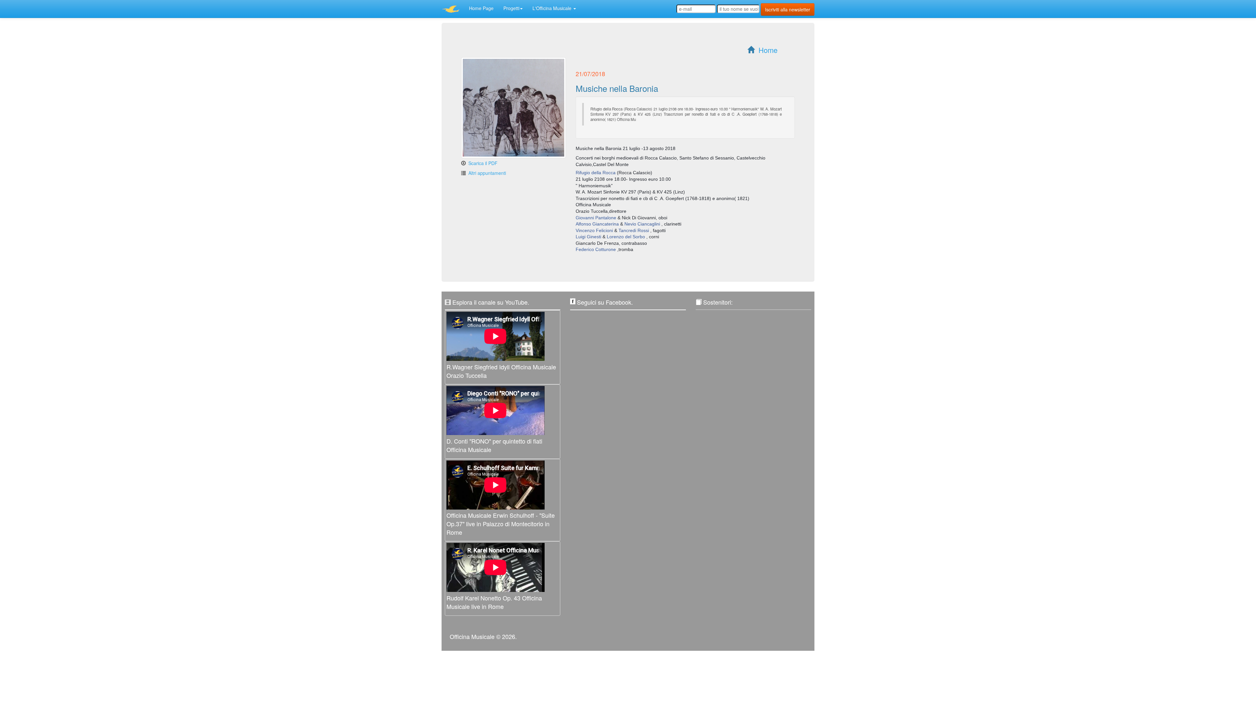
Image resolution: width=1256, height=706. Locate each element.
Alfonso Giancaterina (597, 224)
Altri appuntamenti (487, 173)
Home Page (481, 8)
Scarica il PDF (482, 163)
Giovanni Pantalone (596, 217)
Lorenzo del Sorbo (626, 236)
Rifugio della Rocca (596, 172)
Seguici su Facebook (604, 302)
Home (768, 50)
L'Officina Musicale (552, 8)
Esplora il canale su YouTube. (490, 302)
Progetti (511, 8)
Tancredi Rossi (634, 230)
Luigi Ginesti (588, 236)
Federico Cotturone (596, 249)
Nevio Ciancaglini (642, 224)
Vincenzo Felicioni (594, 230)
